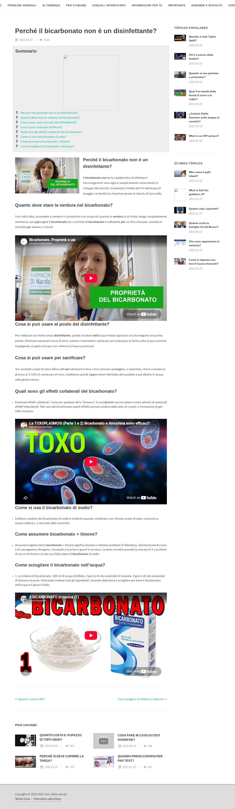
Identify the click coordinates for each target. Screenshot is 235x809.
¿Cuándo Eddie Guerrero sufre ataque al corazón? (204, 117)
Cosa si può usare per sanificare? (41, 127)
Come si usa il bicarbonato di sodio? (43, 136)
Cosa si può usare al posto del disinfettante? (48, 122)
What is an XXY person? (204, 135)
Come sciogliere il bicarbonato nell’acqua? (47, 146)
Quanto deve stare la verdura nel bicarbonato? (50, 117)
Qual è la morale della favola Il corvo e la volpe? (202, 95)
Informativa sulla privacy (47, 799)
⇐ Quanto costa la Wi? (30, 699)
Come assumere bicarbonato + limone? (45, 141)
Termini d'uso (22, 799)
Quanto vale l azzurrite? (204, 208)
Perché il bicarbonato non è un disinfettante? (49, 112)
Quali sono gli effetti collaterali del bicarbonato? (51, 132)
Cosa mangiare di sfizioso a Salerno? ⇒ (142, 699)
